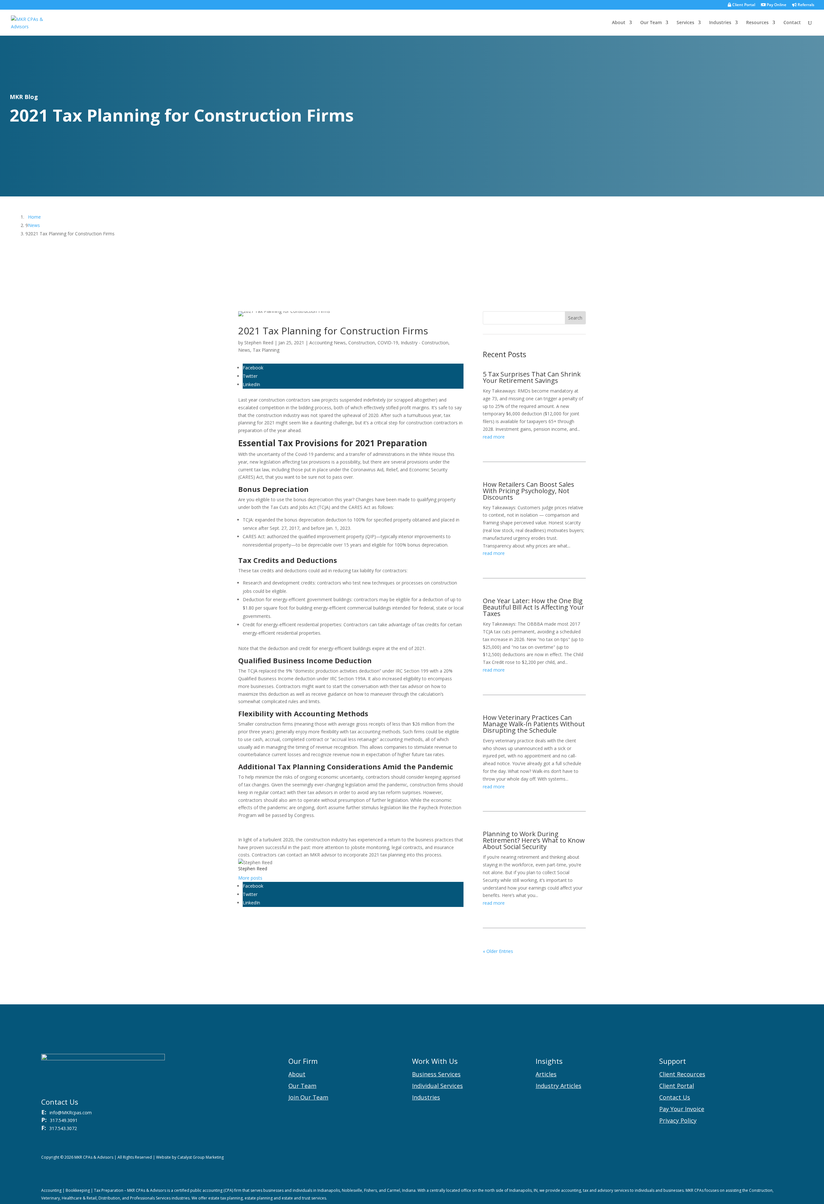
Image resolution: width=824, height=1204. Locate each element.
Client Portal (743, 5)
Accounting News (327, 342)
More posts (250, 878)
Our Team (651, 22)
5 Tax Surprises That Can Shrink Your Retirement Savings (532, 377)
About (618, 22)
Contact (792, 22)
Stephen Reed (258, 342)
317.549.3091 (64, 1120)
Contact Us (674, 1097)
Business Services (436, 1074)
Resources (757, 22)
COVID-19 (388, 342)
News (244, 350)
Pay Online (776, 5)
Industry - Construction (424, 342)
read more (494, 437)
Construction (361, 342)
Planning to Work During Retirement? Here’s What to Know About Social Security (534, 840)
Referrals (805, 5)
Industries (720, 22)
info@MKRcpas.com (71, 1112)
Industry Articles (558, 1086)
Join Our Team (308, 1097)
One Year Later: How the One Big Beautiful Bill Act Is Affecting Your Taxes (533, 607)
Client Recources (682, 1074)
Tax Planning (266, 350)
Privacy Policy (678, 1120)
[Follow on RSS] (752, 1159)
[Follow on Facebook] (765, 1159)
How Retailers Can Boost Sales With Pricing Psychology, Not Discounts (528, 491)
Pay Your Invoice (681, 1109)
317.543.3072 (63, 1128)
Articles (546, 1074)
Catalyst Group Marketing (200, 1157)
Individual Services (437, 1086)
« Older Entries (498, 951)
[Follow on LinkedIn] (777, 1159)
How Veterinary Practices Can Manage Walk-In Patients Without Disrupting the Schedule (534, 724)
